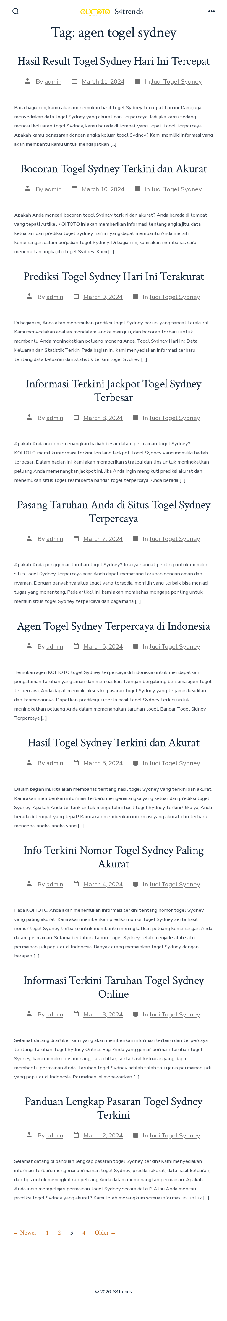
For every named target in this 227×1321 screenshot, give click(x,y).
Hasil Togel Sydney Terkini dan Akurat (113, 742)
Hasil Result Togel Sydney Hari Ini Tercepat (113, 61)
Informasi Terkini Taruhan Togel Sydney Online (113, 987)
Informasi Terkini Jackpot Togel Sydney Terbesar (113, 390)
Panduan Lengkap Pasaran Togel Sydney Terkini (113, 1108)
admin (53, 81)
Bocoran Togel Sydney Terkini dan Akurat (113, 168)
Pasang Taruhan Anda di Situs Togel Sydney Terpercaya (113, 511)
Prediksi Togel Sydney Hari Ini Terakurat (113, 276)
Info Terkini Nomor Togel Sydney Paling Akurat (113, 857)
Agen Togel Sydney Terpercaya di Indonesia (113, 626)
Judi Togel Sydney (176, 81)
